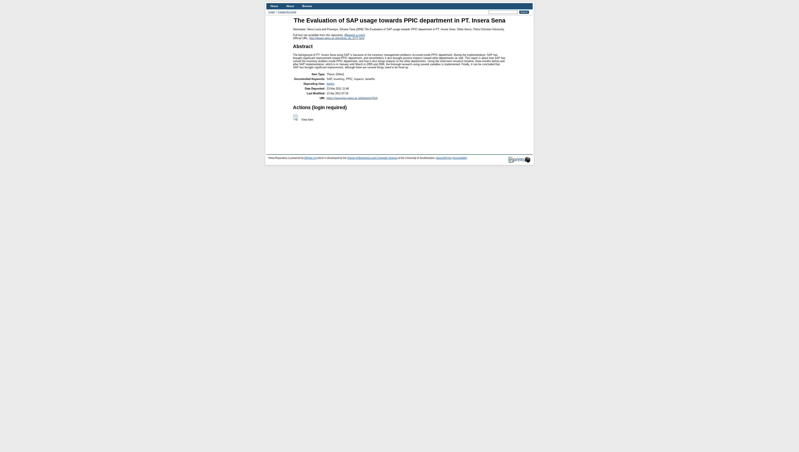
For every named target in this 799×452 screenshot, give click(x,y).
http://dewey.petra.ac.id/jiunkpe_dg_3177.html (336, 38)
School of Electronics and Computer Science (372, 158)
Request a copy (354, 35)
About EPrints (443, 158)
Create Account (287, 12)
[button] (295, 117)
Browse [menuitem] (307, 6)
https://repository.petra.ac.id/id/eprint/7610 (352, 98)
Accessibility (460, 158)
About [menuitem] (290, 6)
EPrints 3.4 (310, 158)
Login (271, 12)
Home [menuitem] (274, 6)
